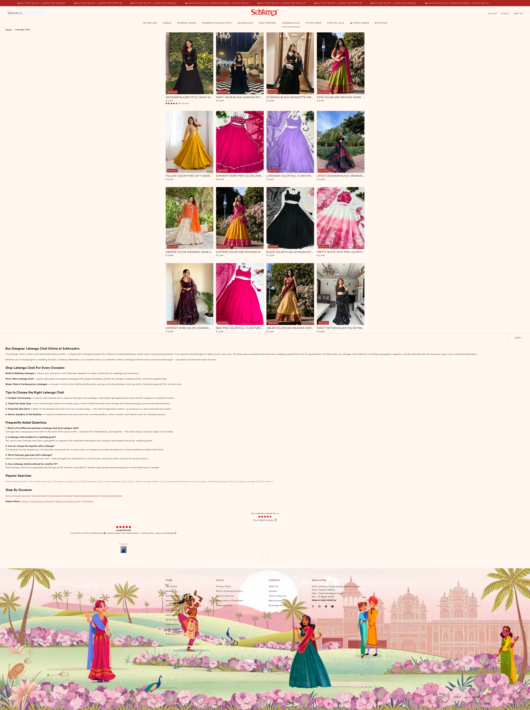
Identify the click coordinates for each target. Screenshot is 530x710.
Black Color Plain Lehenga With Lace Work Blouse (303, 252)
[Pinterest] (326, 606)
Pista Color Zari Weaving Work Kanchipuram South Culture (360, 97)
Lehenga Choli (291, 23)
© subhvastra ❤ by (176, 644)
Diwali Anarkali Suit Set (18, 495)
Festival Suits (335, 23)
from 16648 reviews (263, 520)
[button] (263, 557)
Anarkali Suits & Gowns (42, 501)
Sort (518, 337)
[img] (265, 516)
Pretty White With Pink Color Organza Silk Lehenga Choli (359, 252)
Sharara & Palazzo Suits (217, 23)
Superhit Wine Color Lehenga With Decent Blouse (202, 328)
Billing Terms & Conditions (229, 600)
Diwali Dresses (39, 495)
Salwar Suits (245, 23)
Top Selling (150, 23)
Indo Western (267, 23)
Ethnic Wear (313, 23)
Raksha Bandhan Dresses (87, 495)
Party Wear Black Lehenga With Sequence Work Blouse (256, 97)
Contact (273, 591)
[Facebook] (313, 606)
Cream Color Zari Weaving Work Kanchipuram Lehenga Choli (310, 328)
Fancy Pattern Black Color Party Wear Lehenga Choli (356, 328)
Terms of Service (225, 595)
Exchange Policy (277, 605)
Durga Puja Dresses (112, 495)
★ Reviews (381, 23)
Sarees (167, 23)
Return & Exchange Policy (229, 591)
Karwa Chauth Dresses (60, 495)
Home (9, 29)
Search (505, 13)
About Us (273, 586)
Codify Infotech (193, 644)
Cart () (518, 13)
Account (492, 13)
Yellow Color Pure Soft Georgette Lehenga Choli (203, 175)
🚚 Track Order (359, 23)
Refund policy (276, 600)
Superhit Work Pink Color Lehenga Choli (246, 175)
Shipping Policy (224, 605)
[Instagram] (319, 606)
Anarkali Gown (186, 23)
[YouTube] (332, 606)
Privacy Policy (223, 586)
